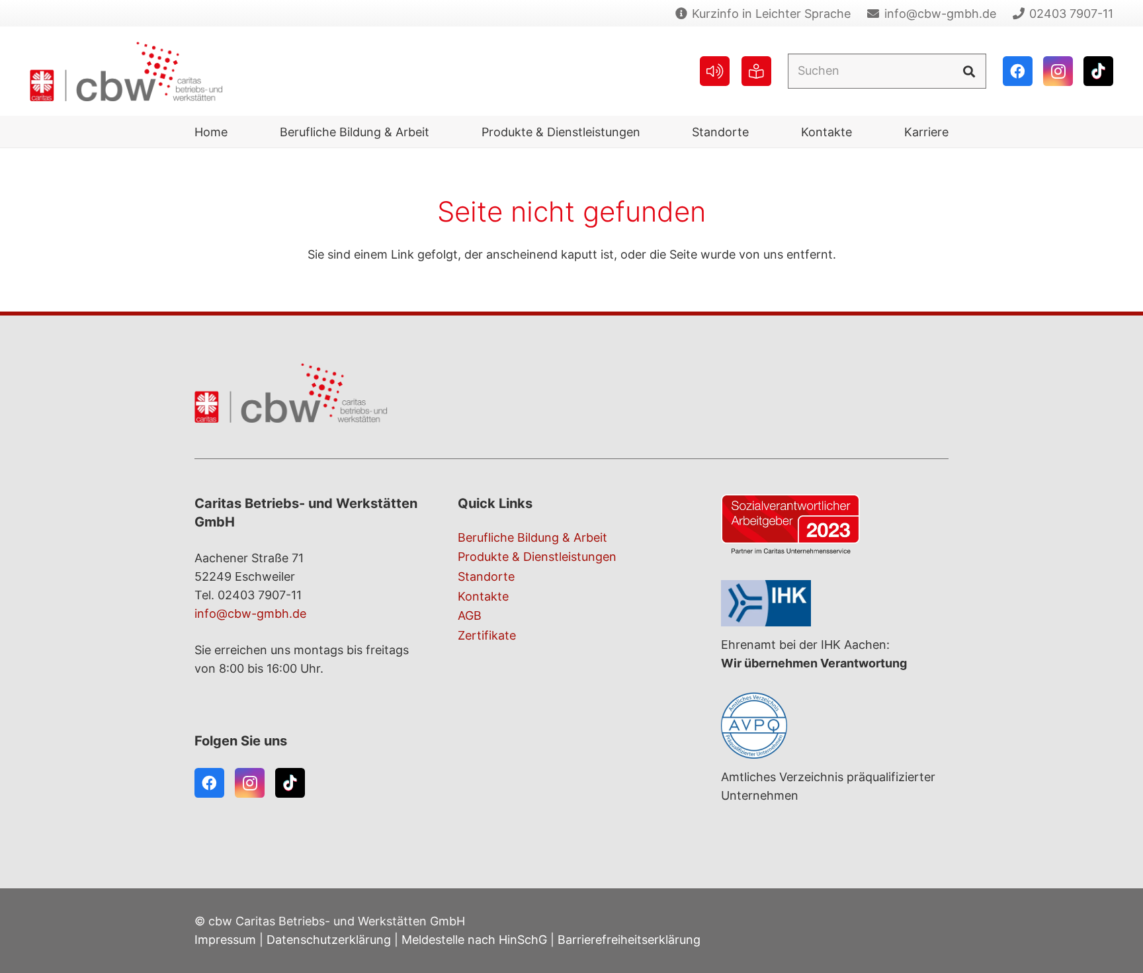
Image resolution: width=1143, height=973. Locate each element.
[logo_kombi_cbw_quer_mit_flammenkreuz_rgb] (126, 71)
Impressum (225, 940)
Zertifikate (487, 635)
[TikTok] (1098, 71)
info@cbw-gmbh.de (250, 613)
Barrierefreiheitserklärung (629, 940)
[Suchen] (968, 70)
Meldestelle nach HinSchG (474, 940)
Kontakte (483, 596)
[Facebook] (1018, 71)
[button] (439, 131)
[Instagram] (1058, 71)
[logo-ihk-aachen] (835, 603)
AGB (470, 615)
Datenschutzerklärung (329, 940)
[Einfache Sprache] (756, 71)
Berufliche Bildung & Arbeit (532, 537)
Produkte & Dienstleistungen (537, 557)
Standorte (486, 576)
